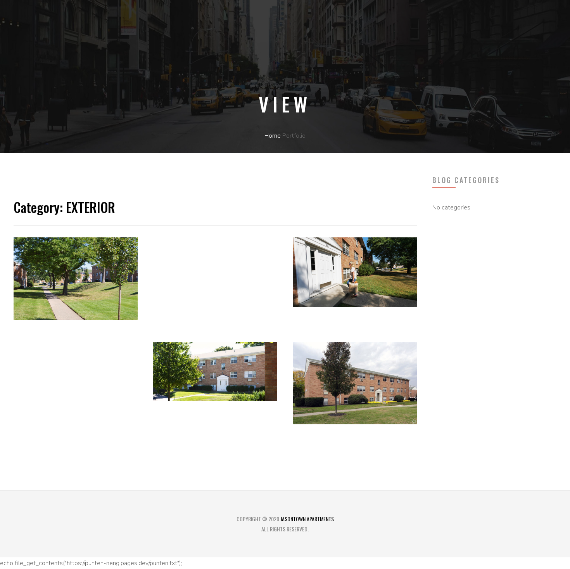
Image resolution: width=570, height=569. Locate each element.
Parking (172, 260)
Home (272, 135)
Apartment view (190, 424)
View (24, 343)
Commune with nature (345, 447)
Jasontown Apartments (307, 519)
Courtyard (318, 330)
